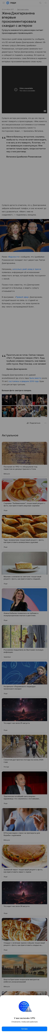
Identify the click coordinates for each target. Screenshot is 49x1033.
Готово (24, 1029)
